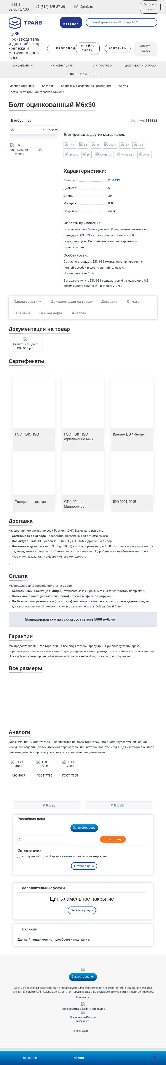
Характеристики (28, 301)
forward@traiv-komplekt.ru (127, 591)
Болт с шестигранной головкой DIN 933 (36, 92)
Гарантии (22, 313)
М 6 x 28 (49, 805)
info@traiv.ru (83, 1021)
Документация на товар (71, 301)
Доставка (109, 301)
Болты (123, 85)
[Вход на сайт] (131, 10)
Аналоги (79, 313)
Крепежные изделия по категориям (86, 85)
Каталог (47, 85)
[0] (12, 34)
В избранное (20, 120)
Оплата (133, 301)
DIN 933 (114, 180)
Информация (81, 1030)
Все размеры (50, 313)
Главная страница (22, 85)
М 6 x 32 (117, 805)
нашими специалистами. (88, 752)
